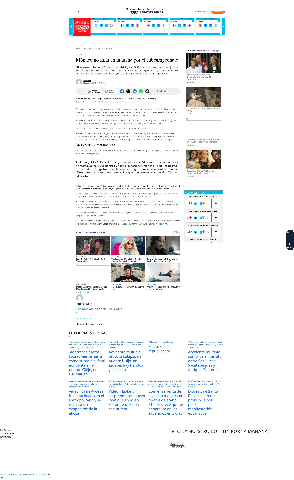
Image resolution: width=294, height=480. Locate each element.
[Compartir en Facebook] (122, 91)
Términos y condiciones (28, 474)
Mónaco (100, 324)
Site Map (42, 474)
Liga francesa (90, 324)
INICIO (78, 49)
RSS (48, 474)
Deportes (87, 49)
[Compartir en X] (128, 91)
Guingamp (80, 324)
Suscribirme (176, 444)
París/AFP (87, 81)
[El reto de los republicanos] (160, 342)
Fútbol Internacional (103, 49)
